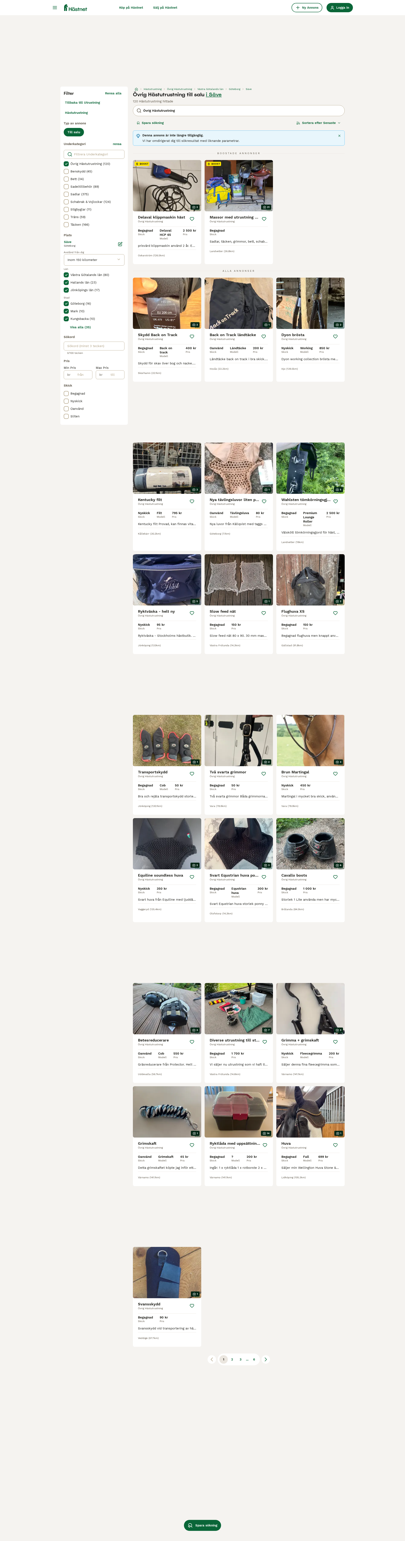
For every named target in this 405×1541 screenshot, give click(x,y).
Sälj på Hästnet (165, 8)
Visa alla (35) (80, 327)
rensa (117, 144)
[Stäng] (339, 135)
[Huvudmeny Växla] (55, 7)
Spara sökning (153, 123)
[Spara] (192, 219)
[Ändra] (120, 244)
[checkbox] (66, 164)
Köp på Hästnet (131, 8)
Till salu (74, 132)
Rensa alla (113, 93)
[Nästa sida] (266, 1359)
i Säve (214, 95)
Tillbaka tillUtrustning (82, 103)
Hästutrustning (76, 113)
